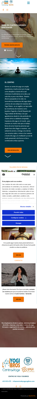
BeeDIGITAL (32, 396)
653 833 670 (6, 381)
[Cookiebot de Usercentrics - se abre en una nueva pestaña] (22, 174)
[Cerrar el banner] (34, 174)
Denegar (18, 223)
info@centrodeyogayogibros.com (24, 381)
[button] (12, 45)
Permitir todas (18, 212)
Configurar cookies (17, 218)
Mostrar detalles (25, 206)
